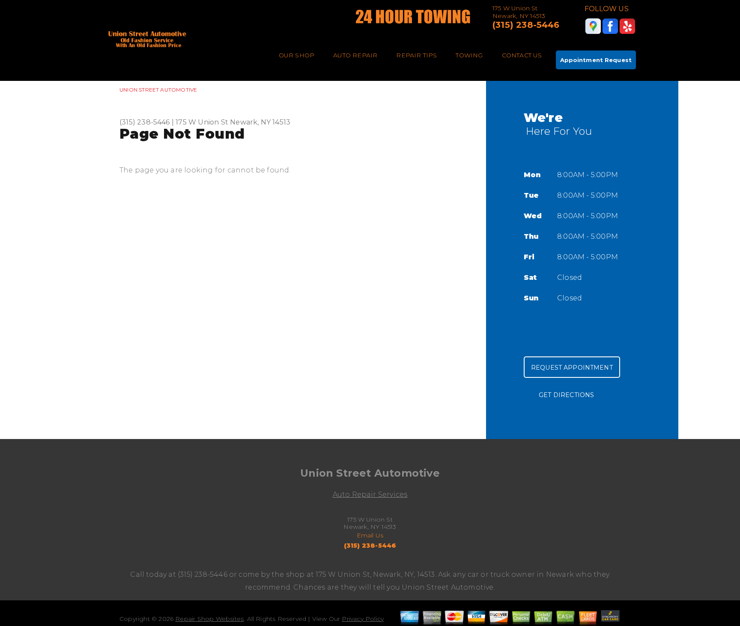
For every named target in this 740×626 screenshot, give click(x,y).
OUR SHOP (297, 55)
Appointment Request (596, 59)
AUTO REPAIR (355, 55)
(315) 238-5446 (526, 25)
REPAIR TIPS (416, 55)
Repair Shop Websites (209, 619)
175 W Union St (202, 122)
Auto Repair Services (370, 494)
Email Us (370, 535)
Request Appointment (572, 367)
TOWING (469, 55)
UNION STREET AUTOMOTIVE (158, 89)
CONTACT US (522, 55)
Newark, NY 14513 (260, 122)
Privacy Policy (363, 619)
